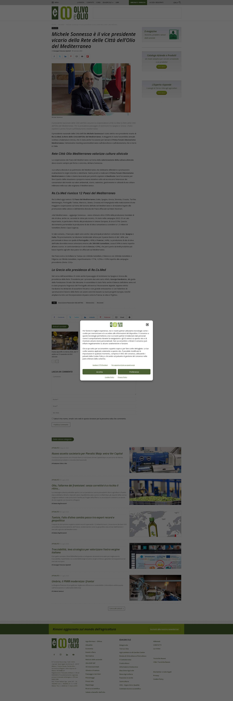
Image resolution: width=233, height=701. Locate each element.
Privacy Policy (122, 377)
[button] (147, 324)
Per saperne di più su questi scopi (123, 365)
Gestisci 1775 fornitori (100, 365)
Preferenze (134, 372)
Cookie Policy (109, 377)
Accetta (99, 372)
